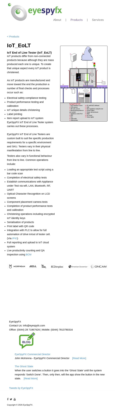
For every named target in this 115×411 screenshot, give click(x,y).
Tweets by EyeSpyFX (21, 388)
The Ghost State (24, 366)
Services (98, 19)
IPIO (14, 238)
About (57, 19)
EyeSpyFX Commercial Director (32, 354)
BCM (28, 254)
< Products (13, 36)
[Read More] (79, 358)
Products (77, 19)
